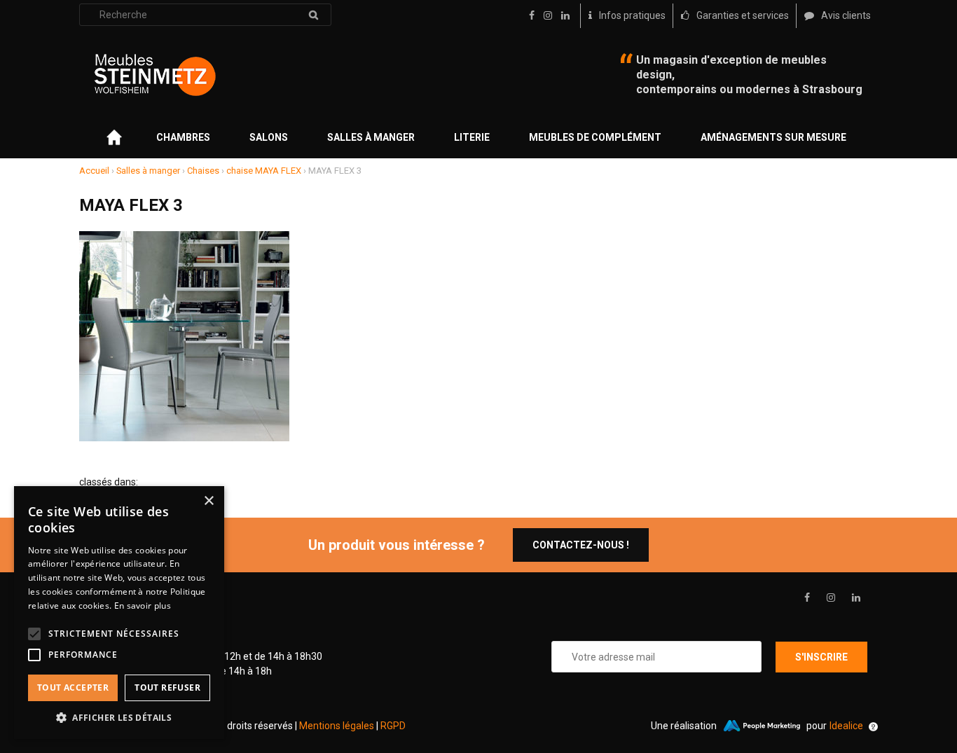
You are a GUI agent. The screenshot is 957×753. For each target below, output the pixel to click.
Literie (472, 137)
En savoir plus (142, 606)
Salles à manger (371, 137)
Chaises (203, 170)
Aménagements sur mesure (773, 137)
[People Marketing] (762, 725)
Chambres (183, 137)
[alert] (119, 612)
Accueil (94, 170)
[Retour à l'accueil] (155, 75)
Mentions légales (336, 725)
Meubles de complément (595, 137)
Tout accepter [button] (73, 687)
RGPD (393, 725)
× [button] (208, 501)
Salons (268, 137)
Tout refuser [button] (167, 687)
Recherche (313, 14)
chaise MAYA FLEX (263, 170)
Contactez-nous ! (580, 545)
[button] (119, 717)
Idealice (846, 725)
